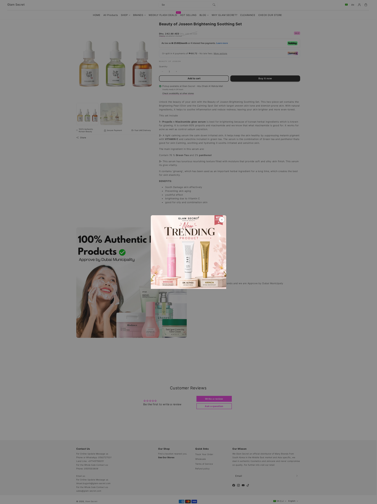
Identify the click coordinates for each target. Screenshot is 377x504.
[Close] (222, 220)
